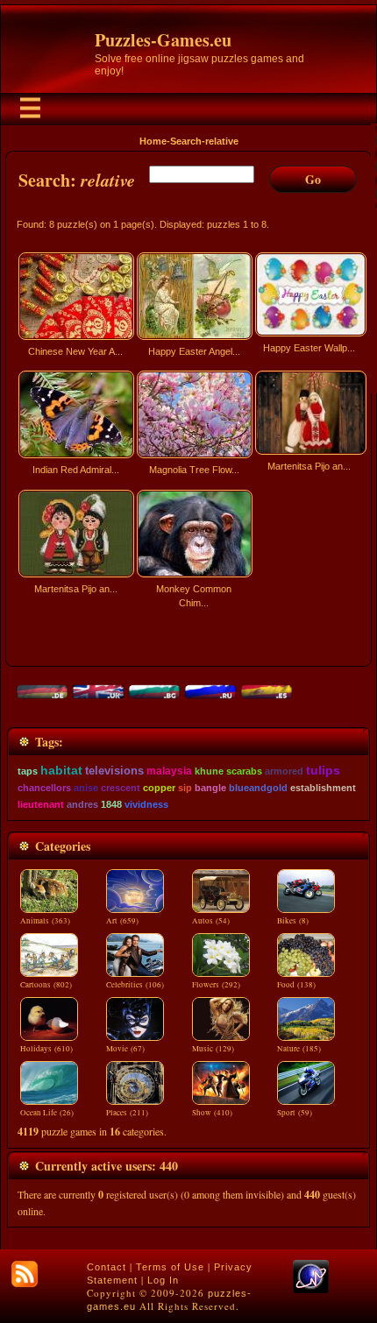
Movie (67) (125, 1049)
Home (153, 141)
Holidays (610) (46, 1049)
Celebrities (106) (135, 985)
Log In (163, 1280)
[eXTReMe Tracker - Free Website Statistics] (311, 1289)
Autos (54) (211, 921)
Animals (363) (45, 921)
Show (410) (212, 1112)
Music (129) (213, 1049)
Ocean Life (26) (47, 1112)
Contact (106, 1267)
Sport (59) (294, 1112)
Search (186, 141)
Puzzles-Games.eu (163, 40)
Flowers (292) (216, 985)
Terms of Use (170, 1267)
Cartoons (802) (46, 985)
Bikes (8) (293, 921)
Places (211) (127, 1112)
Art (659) (122, 921)
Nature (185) (299, 1049)
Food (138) (296, 985)
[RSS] (25, 1274)
